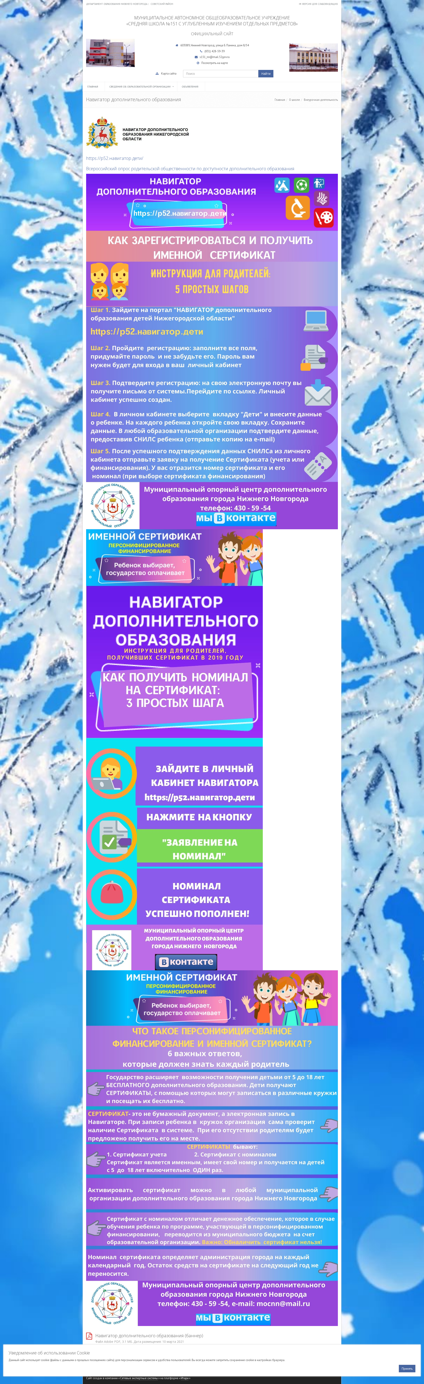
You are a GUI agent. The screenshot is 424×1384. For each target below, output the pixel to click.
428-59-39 (218, 51)
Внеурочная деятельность (321, 100)
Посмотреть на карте (214, 63)
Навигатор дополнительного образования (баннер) (149, 1336)
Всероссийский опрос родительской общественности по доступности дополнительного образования (190, 169)
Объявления (190, 86)
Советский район (162, 4)
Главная (92, 86)
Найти (266, 73)
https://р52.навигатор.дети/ (114, 158)
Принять (407, 1369)
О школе (294, 100)
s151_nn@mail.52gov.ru (215, 57)
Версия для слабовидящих (320, 4)
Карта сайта (168, 73)
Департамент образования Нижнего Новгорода (116, 4)
